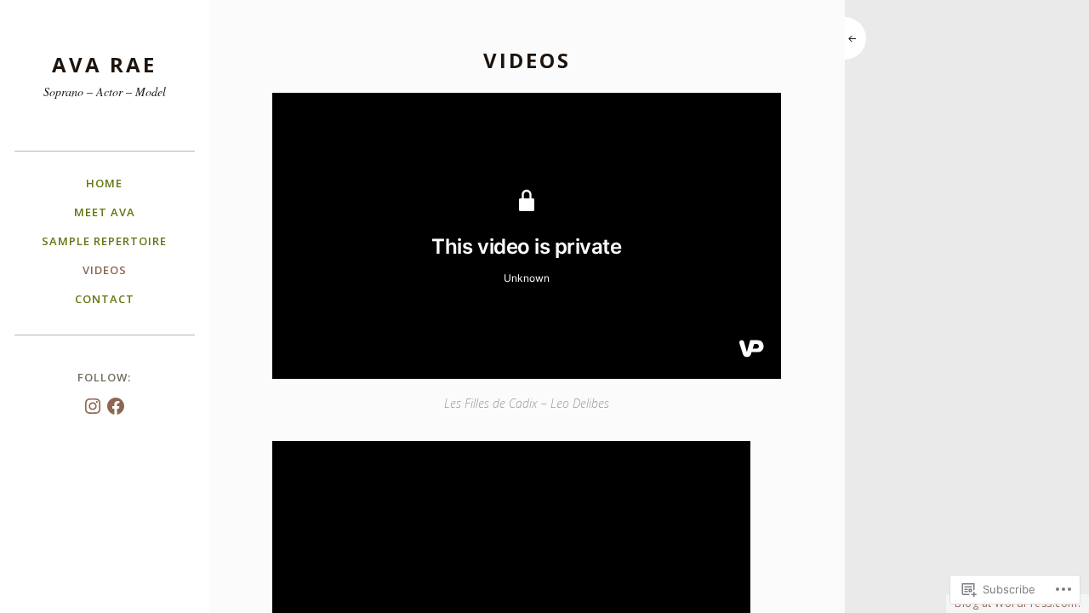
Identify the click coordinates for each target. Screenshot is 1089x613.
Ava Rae (104, 64)
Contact (104, 298)
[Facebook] (115, 406)
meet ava (104, 212)
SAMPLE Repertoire (104, 241)
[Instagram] (93, 406)
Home (104, 183)
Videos (105, 270)
